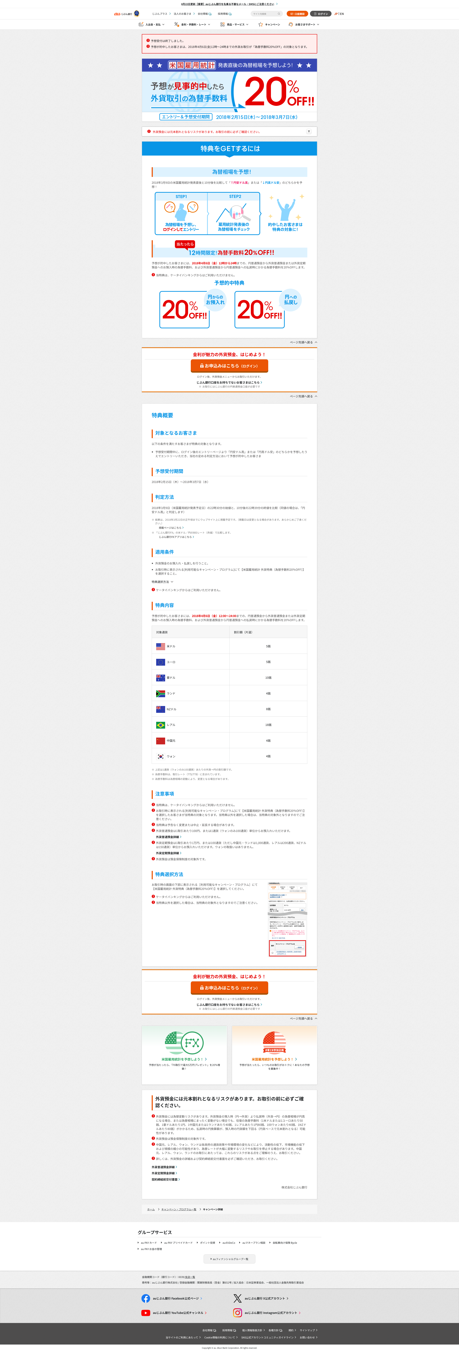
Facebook (176, 1298)
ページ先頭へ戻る (301, 342)
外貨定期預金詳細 (167, 853)
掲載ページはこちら (170, 527)
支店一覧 (190, 1277)
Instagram (271, 1313)
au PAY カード (149, 1242)
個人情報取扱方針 (252, 1330)
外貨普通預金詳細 (167, 837)
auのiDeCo (229, 1242)
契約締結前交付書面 (165, 1179)
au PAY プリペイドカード (178, 1242)
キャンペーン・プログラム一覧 (178, 1209)
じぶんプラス (159, 13)
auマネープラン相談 (253, 1242)
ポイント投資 (207, 1242)
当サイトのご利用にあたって (182, 1337)
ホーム (151, 1209)
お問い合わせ (307, 1337)
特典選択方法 (160, 582)
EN (342, 13)
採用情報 (223, 13)
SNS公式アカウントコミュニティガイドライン (267, 1337)
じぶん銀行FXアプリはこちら (175, 537)
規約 (291, 1330)
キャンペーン (272, 24)
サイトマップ (307, 1330)
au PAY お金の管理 (151, 1249)
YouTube (178, 1313)
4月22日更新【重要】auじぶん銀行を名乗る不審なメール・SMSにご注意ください (227, 4)
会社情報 (203, 13)
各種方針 (274, 1330)
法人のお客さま (182, 13)
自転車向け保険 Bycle (285, 1242)
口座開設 (300, 14)
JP (336, 13)
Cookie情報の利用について (219, 1337)
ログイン (323, 14)
